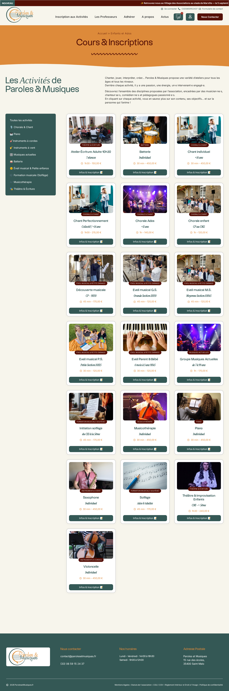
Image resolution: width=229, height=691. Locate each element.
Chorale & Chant (199, 145)
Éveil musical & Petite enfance (90, 283)
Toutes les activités (21, 120)
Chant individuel (199, 151)
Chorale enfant (198, 221)
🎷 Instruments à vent (22, 147)
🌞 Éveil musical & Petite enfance (29, 168)
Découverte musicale (91, 290)
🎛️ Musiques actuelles (23, 154)
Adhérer (129, 16)
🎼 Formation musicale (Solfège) (29, 175)
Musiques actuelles (199, 352)
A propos (148, 16)
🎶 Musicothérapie (21, 182)
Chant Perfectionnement (91, 221)
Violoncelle (91, 566)
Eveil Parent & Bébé (145, 359)
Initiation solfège (91, 428)
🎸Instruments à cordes (23, 140)
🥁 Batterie (16, 161)
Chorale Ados (145, 221)
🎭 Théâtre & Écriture (22, 188)
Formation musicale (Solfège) (91, 422)
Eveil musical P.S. (91, 359)
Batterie (145, 145)
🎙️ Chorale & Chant (21, 127)
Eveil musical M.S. (199, 290)
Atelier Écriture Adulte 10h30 (91, 151)
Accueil (102, 33)
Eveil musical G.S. (145, 290)
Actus (165, 16)
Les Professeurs (106, 16)
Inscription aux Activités (71, 16)
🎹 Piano (15, 134)
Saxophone (91, 497)
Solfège (145, 497)
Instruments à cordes (91, 560)
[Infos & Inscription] (91, 130)
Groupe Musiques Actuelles (199, 359)
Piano (198, 422)
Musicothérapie (145, 422)
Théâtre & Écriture (91, 145)
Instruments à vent (91, 491)
